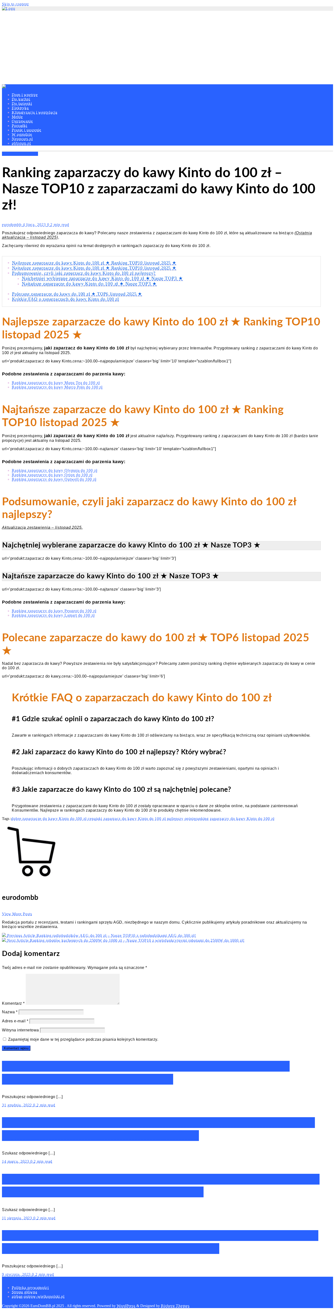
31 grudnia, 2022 (17, 1105)
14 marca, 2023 (16, 1161)
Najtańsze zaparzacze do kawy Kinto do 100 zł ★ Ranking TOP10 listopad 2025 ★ (94, 267)
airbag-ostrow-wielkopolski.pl (38, 1296)
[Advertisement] (167, 47)
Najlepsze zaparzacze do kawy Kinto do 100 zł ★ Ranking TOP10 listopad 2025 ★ (94, 262)
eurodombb (12, 225)
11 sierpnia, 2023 (17, 1218)
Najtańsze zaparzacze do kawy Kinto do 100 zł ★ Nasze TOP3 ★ (89, 283)
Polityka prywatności (30, 1288)
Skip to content (15, 4)
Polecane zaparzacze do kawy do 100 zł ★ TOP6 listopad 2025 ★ (77, 293)
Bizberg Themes (175, 1306)
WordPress (126, 1306)
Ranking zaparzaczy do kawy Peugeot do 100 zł (54, 611)
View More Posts (17, 914)
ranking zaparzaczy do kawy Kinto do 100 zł (234, 819)
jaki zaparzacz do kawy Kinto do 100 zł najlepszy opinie (146, 819)
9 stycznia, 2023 (17, 1274)
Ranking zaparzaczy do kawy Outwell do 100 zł (54, 479)
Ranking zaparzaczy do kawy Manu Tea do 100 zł (56, 383)
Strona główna (24, 1292)
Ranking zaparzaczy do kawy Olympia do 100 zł (54, 470)
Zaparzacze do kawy (20, 154)
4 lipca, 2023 (35, 225)
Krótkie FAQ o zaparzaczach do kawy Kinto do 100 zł (65, 299)
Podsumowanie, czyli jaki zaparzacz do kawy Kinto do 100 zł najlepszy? (83, 273)
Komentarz (13, 1003)
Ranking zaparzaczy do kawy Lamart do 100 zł (53, 615)
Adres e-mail (15, 1021)
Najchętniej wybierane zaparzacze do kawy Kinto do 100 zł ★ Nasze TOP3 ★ (102, 278)
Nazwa (10, 1012)
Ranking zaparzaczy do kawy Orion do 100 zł (52, 475)
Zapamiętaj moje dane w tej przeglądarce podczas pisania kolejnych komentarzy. (83, 1039)
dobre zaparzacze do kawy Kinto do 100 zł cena (53, 819)
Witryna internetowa (20, 1030)
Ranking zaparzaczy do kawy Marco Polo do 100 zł (57, 387)
